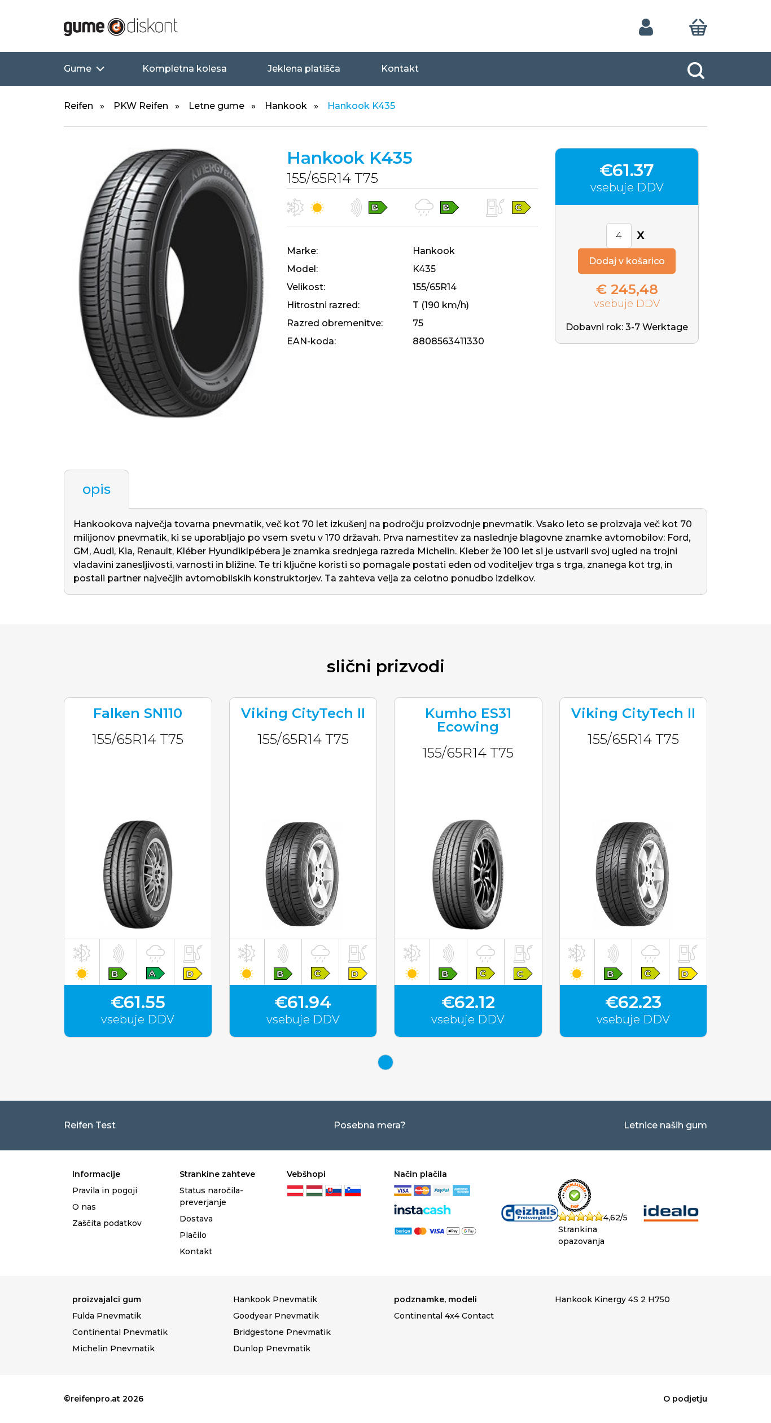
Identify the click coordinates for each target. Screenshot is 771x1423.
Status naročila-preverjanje (211, 1196)
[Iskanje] (696, 70)
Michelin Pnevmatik (113, 1348)
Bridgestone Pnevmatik (282, 1332)
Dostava (196, 1219)
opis (96, 489)
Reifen (78, 105)
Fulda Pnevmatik (106, 1316)
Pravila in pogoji (104, 1190)
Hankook (286, 105)
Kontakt (400, 68)
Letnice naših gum (665, 1125)
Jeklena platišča (304, 68)
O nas (84, 1207)
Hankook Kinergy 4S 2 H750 (612, 1299)
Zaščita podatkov (107, 1223)
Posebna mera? (370, 1125)
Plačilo (193, 1235)
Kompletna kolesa (184, 68)
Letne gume (216, 105)
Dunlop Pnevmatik (271, 1348)
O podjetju (685, 1399)
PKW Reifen (140, 105)
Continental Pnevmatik (120, 1332)
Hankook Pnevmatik (275, 1299)
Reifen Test (90, 1125)
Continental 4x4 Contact (444, 1316)
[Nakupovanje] (698, 26)
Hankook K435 (361, 105)
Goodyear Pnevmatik (276, 1316)
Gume (77, 68)
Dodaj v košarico (627, 261)
